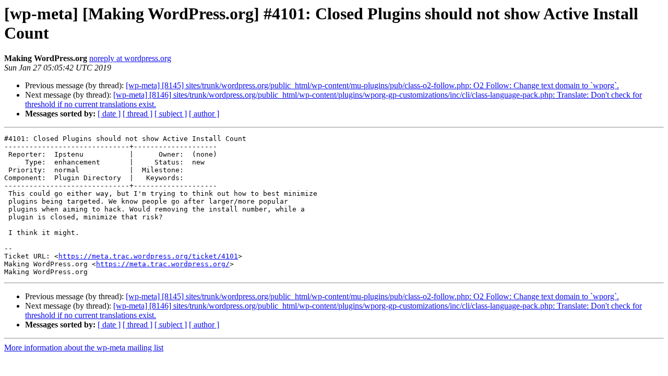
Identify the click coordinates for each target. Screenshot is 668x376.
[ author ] (204, 113)
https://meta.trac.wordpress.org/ (163, 264)
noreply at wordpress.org (130, 58)
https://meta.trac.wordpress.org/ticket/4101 (148, 256)
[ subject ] (170, 113)
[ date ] (109, 113)
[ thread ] (137, 113)
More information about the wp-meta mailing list (83, 347)
